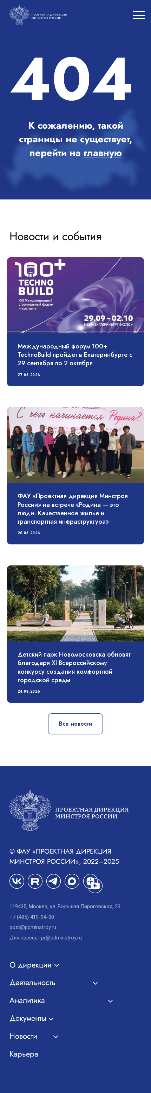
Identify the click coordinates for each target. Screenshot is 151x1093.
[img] (35, 881)
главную (103, 152)
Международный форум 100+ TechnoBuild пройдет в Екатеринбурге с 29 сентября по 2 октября (75, 355)
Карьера (23, 1053)
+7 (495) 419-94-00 (31, 917)
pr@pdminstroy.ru (61, 938)
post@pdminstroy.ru (32, 927)
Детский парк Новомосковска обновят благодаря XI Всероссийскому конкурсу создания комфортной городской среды (74, 667)
